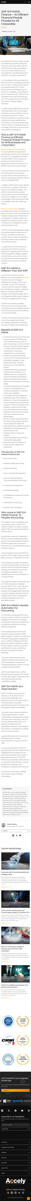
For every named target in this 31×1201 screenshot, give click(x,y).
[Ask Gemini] (19, 1192)
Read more (5, 887)
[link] (13, 835)
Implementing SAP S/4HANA (12, 149)
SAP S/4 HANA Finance (10, 209)
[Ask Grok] (23, 1192)
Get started (5, 1090)
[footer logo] (15, 1183)
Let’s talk (28, 1198)
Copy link (5, 830)
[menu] (29, 2)
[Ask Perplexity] (15, 1192)
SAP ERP (25, 277)
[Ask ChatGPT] (12, 1192)
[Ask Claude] (8, 1192)
